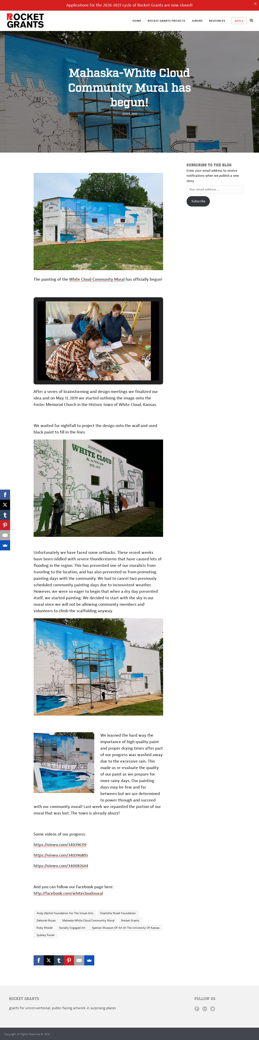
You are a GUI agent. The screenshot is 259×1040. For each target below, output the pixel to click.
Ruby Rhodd (44, 928)
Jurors (197, 20)
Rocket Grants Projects (166, 20)
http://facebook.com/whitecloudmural (68, 893)
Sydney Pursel (45, 935)
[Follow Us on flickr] (204, 1009)
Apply (239, 21)
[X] (49, 960)
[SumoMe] (89, 960)
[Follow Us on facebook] (196, 1009)
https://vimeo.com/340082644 (61, 865)
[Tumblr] (59, 960)
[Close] (255, 3)
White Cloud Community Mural (97, 279)
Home (137, 20)
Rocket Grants (130, 920)
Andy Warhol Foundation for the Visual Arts (65, 913)
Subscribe (198, 201)
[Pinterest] (69, 960)
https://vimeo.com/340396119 (60, 844)
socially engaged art (72, 928)
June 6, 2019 (129, 114)
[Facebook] (39, 960)
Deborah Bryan (46, 920)
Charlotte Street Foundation (118, 913)
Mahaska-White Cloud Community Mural (88, 920)
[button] (89, 368)
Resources (217, 20)
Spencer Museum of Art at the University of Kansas (125, 928)
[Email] (79, 960)
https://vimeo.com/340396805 (61, 855)
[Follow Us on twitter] (212, 1009)
